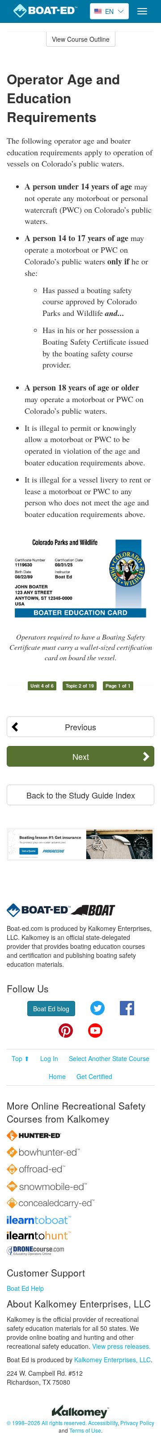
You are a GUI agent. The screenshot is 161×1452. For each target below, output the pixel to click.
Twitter (97, 1008)
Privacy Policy (137, 1422)
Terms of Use (85, 1430)
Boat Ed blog (51, 1008)
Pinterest (66, 1030)
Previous (80, 727)
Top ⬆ (21, 1058)
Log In (49, 1058)
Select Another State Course (109, 1058)
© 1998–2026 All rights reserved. (47, 1422)
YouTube (95, 1030)
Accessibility (103, 1422)
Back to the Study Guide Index (80, 795)
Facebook (127, 1008)
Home (57, 1076)
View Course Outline (81, 39)
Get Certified (94, 1076)
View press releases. (121, 1346)
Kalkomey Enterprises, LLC (112, 1359)
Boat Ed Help (25, 1288)
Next (80, 756)
